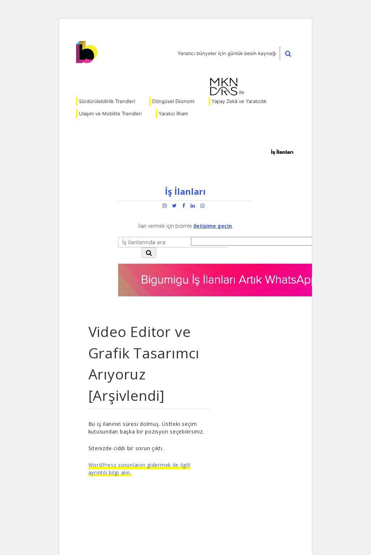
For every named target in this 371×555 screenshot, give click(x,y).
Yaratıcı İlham (173, 113)
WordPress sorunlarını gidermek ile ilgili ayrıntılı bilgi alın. (139, 468)
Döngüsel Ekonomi (173, 101)
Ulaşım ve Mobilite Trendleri (110, 113)
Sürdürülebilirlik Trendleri (107, 101)
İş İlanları (282, 152)
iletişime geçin (212, 225)
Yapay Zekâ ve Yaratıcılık (239, 101)
